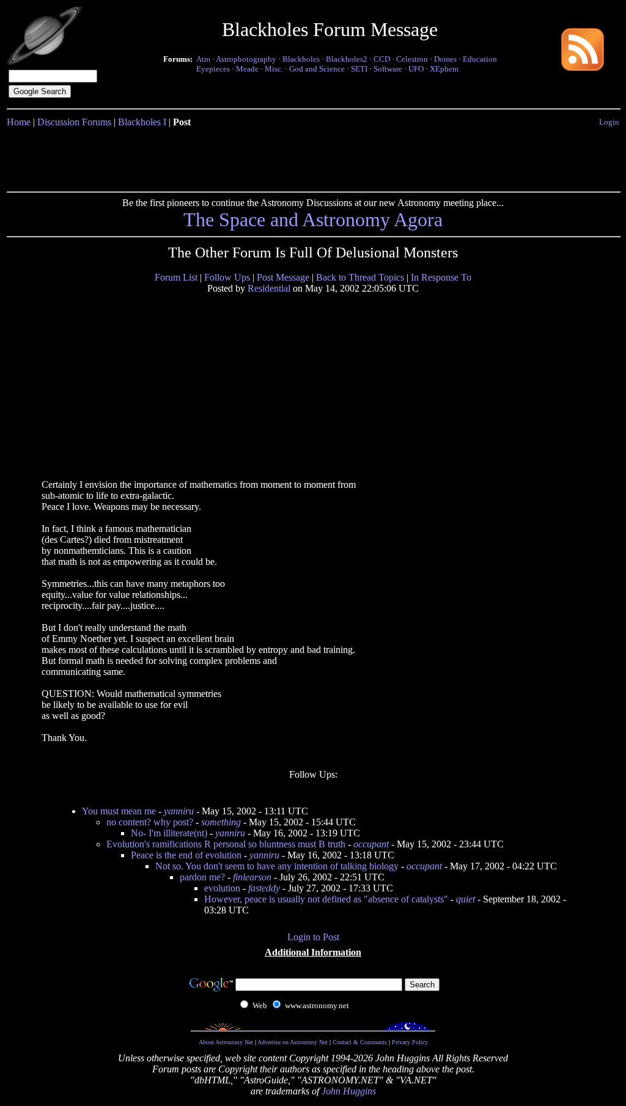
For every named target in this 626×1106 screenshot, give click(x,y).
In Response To (441, 277)
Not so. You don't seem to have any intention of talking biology (277, 866)
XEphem (444, 68)
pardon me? (202, 877)
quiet (465, 899)
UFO (416, 68)
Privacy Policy (410, 1042)
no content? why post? (149, 822)
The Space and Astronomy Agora (313, 219)
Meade (247, 68)
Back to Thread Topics (360, 277)
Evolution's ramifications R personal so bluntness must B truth (225, 844)
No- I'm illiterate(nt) (169, 833)
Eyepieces (213, 68)
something (221, 822)
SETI (359, 68)
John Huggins (349, 1091)
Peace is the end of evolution (186, 855)
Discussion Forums (74, 122)
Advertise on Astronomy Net (292, 1042)
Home (19, 122)
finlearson (252, 877)
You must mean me (119, 811)
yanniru (179, 811)
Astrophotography (246, 59)
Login (609, 122)
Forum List (176, 277)
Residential (269, 288)
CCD (382, 59)
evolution (222, 888)
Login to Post (313, 937)
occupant (371, 844)
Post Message (283, 277)
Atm (203, 59)
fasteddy (264, 888)
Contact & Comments (360, 1042)
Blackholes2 (346, 59)
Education (480, 59)
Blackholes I (142, 122)
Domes (445, 59)
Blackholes (301, 59)
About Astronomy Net (226, 1042)
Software (388, 68)
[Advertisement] (313, 157)
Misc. (274, 68)
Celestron (412, 59)
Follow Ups (227, 277)
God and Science (317, 68)
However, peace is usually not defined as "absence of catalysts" (326, 899)
